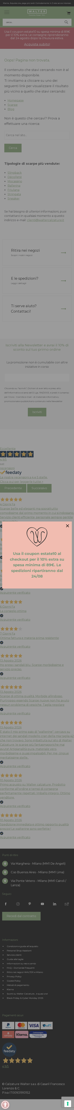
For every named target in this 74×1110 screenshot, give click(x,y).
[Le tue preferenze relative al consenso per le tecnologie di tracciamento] (67, 1103)
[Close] (67, 525)
